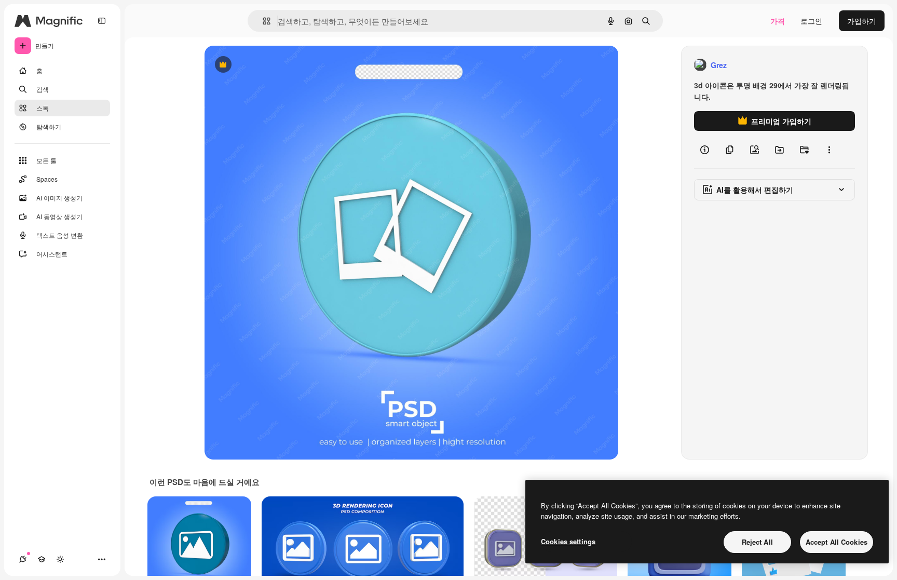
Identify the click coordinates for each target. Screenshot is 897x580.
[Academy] (41, 559)
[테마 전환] (60, 559)
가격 (777, 21)
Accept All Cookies (836, 542)
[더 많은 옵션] (829, 149)
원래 (264, 65)
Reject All (757, 542)
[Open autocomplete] (262, 21)
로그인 (811, 21)
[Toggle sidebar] (101, 20)
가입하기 (861, 21)
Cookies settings (568, 541)
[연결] (23, 559)
